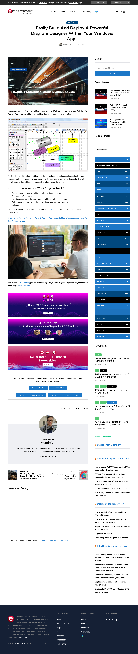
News (62, 11)
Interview (112, 251)
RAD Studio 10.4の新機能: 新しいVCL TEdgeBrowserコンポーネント (111, 423)
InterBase (112, 245)
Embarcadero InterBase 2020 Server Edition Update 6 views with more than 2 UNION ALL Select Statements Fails (112, 568)
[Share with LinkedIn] (81, 408)
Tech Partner (112, 318)
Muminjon (68, 44)
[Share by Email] (87, 408)
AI (112, 159)
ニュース (103, 370)
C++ (68, 22)
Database (112, 196)
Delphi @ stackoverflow (110, 503)
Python (112, 281)
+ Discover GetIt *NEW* (120, 2)
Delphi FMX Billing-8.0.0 (104, 534)
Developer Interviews (112, 208)
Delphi (74, 22)
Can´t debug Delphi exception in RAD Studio (111, 538)
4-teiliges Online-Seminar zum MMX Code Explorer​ (118, 122)
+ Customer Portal (99, 2)
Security (112, 306)
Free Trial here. (24, 286)
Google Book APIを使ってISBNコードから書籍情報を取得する (112, 359)
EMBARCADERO (20, 643)
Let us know (43, 3)
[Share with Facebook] (76, 408)
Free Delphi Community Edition (31, 395)
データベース (112, 386)
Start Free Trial (38, 388)
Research (112, 300)
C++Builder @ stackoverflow (113, 458)
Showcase (73, 11)
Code (112, 184)
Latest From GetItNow (109, 444)
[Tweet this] (79, 408)
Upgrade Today (58, 388)
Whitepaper (112, 330)
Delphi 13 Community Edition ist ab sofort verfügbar (119, 107)
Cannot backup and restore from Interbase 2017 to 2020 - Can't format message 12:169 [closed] (112, 558)
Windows (112, 336)
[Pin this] (84, 408)
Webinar (112, 324)
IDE (112, 239)
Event (112, 214)
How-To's (112, 233)
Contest (112, 190)
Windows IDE (24, 283)
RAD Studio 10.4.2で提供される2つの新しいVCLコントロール (112, 407)
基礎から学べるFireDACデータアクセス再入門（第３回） (112, 391)
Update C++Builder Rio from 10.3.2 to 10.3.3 (111, 488)
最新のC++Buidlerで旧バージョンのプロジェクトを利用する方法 (112, 375)
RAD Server (112, 287)
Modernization (112, 263)
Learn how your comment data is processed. (54, 541)
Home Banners (112, 226)
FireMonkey (112, 220)
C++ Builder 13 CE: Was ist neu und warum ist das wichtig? (120, 92)
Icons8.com (23, 638)
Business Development (112, 165)
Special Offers (73, 3)
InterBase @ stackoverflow (112, 546)
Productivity (112, 275)
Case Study (112, 178)
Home (53, 11)
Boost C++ (52, 209)
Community (86, 11)
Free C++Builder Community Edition (64, 395)
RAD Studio (112, 294)
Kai (112, 257)
